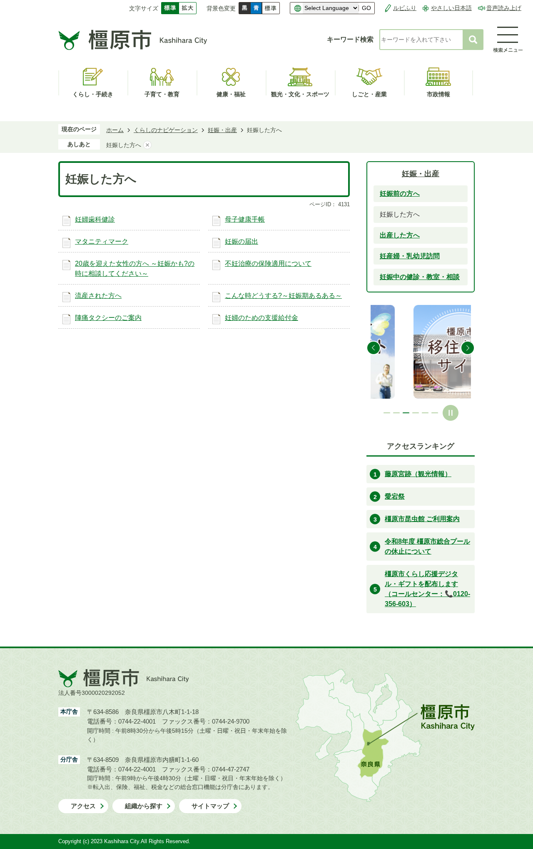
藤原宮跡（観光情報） (418, 473)
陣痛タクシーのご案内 (108, 317)
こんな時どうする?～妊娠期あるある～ (283, 295)
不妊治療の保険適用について (268, 263)
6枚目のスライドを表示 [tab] (434, 413)
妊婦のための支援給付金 (261, 317)
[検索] (473, 39)
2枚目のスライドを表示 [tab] (396, 413)
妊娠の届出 (241, 241)
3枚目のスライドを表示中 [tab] (406, 413)
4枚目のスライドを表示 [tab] (415, 413)
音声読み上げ (503, 8)
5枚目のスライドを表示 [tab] (425, 413)
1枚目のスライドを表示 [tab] (387, 413)
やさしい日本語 (451, 8)
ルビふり (404, 8)
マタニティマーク (101, 241)
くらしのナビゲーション (166, 130)
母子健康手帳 (245, 219)
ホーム (115, 130)
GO (366, 8)
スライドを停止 (450, 413)
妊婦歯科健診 (95, 219)
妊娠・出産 (222, 130)
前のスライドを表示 (373, 348)
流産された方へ (98, 295)
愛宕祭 (395, 496)
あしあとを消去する (147, 145)
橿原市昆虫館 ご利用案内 (422, 518)
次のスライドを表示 (468, 348)
